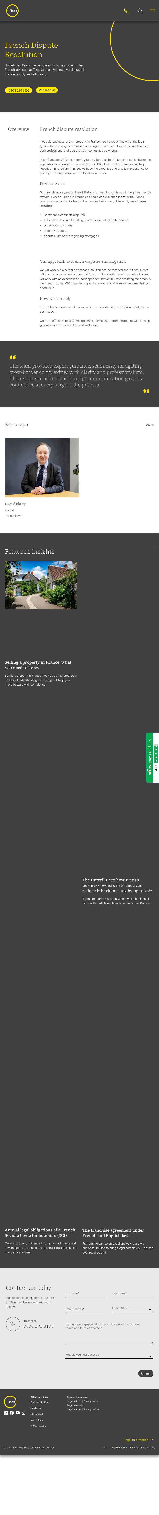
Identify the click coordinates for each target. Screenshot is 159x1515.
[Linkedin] (6, 881)
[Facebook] (12, 881)
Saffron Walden (38, 894)
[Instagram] (23, 881)
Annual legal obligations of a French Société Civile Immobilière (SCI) (40, 701)
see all (150, 424)
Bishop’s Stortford (39, 870)
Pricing (106, 916)
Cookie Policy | (120, 916)
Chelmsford (36, 882)
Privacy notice (91, 869)
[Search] (114, 10)
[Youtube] (18, 881)
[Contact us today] (13, 792)
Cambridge (36, 876)
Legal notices (74, 869)
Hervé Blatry (15, 503)
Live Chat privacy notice (142, 916)
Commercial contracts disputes (64, 215)
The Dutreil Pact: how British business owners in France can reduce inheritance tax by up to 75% (117, 619)
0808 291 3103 (39, 794)
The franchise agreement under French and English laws (113, 701)
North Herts (36, 888)
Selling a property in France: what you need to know (38, 616)
